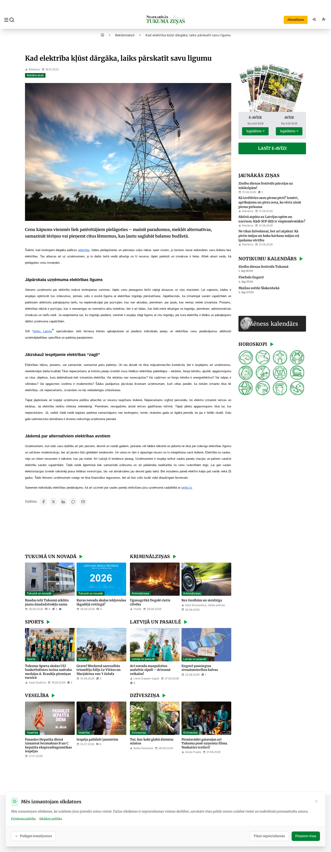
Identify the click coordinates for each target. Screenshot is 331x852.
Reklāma (34, 69)
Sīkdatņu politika (50, 818)
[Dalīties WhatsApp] (73, 502)
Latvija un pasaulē (143, 659)
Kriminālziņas (140, 593)
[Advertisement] (128, 530)
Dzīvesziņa (139, 732)
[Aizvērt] (316, 801)
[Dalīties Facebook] (43, 502)
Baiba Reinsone (143, 748)
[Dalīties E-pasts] (83, 502)
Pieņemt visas (305, 836)
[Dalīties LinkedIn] (63, 502)
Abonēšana (295, 20)
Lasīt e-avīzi (272, 148)
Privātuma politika (23, 818)
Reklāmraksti (125, 35)
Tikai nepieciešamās (269, 836)
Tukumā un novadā (39, 593)
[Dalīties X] (53, 502)
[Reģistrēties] (323, 19)
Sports (31, 659)
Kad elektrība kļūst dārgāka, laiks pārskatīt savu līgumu (188, 35)
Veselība (32, 732)
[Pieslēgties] (313, 19)
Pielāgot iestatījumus (36, 836)
